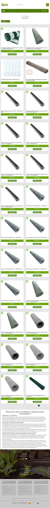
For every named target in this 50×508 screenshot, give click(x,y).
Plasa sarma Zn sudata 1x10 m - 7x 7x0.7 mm (11, 300)
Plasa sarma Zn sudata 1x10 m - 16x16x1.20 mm (36, 237)
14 (45, 405)
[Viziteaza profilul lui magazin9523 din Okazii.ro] (29, 504)
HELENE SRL (6, 482)
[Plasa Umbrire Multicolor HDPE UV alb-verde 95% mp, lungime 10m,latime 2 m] (12, 36)
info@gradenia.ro (26, 474)
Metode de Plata (22, 486)
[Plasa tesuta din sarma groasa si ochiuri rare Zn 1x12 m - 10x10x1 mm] (37, 352)
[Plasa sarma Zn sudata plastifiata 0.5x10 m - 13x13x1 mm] (37, 384)
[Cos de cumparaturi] (46, 11)
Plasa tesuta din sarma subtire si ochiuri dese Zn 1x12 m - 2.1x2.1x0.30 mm (11, 175)
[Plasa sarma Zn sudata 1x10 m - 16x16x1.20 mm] (37, 226)
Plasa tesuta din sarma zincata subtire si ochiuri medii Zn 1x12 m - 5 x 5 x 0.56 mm (36, 48)
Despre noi (5, 486)
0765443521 (25, 472)
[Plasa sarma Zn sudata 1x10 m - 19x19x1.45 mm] (12, 257)
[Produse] (3, 10)
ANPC (20, 493)
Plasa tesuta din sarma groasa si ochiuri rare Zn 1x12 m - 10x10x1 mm (36, 364)
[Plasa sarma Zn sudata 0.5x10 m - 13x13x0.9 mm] (37, 194)
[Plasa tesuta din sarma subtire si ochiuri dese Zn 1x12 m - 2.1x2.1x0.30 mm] (12, 162)
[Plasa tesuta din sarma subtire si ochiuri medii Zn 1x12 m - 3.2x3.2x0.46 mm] (37, 289)
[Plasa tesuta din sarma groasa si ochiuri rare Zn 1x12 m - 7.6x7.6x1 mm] (12, 384)
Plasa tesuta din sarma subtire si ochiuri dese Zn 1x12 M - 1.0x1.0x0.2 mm (36, 112)
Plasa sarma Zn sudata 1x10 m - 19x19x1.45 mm (11, 269)
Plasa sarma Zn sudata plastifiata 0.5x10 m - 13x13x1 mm (35, 396)
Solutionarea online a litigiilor (25, 491)
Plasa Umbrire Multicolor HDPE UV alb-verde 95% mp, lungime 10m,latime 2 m (12, 48)
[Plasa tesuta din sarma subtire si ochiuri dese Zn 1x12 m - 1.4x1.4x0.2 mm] (12, 131)
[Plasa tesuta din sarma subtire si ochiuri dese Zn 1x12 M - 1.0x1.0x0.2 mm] (37, 99)
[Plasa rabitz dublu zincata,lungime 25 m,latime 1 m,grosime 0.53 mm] (37, 68)
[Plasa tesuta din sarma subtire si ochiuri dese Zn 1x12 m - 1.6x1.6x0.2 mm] (37, 131)
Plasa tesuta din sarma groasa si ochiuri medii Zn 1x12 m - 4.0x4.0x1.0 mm (12, 364)
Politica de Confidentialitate (8, 489)
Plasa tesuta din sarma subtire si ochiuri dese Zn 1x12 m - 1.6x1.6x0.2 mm (36, 143)
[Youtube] (26, 459)
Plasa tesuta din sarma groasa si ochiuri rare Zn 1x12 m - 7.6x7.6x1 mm (11, 396)
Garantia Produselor (23, 489)
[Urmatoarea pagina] (47, 405)
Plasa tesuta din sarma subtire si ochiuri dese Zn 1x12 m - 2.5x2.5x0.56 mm (11, 206)
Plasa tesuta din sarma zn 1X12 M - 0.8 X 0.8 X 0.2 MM (12, 112)
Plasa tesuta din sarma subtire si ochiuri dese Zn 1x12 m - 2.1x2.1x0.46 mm (36, 175)
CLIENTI (21, 482)
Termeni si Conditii (6, 488)
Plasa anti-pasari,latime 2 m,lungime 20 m (10, 79)
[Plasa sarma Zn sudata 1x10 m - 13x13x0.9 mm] (12, 226)
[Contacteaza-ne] (43, 11)
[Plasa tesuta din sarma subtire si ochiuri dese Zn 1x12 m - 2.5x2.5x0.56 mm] (12, 194)
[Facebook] (24, 459)
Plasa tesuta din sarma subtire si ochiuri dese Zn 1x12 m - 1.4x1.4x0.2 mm (11, 143)
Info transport (5, 491)
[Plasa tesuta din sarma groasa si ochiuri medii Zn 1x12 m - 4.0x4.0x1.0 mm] (12, 352)
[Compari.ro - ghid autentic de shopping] (38, 503)
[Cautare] (47, 4)
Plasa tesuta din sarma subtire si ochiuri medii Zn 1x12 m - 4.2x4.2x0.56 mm (12, 333)
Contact (4, 493)
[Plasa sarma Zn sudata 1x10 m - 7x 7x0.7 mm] (12, 289)
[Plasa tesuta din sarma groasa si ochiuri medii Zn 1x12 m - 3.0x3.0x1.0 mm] (37, 320)
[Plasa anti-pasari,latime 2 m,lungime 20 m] (12, 68)
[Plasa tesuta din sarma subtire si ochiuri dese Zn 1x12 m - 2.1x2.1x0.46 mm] (37, 162)
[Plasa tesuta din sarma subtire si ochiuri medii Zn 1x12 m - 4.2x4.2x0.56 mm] (12, 320)
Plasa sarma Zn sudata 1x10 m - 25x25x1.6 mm (36, 269)
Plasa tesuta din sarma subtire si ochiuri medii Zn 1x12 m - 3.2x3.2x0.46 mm (37, 301)
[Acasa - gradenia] (7, 5)
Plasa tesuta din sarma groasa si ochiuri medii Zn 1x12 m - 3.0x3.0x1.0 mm (37, 333)
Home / (22, 16)
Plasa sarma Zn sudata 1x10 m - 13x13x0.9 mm (11, 237)
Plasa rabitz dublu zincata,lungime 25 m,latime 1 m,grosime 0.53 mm (36, 80)
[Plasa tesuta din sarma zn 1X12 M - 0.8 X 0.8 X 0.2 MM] (12, 99)
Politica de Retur (22, 488)
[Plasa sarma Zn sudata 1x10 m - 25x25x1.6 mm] (37, 257)
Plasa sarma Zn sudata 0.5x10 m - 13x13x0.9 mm (36, 205)
